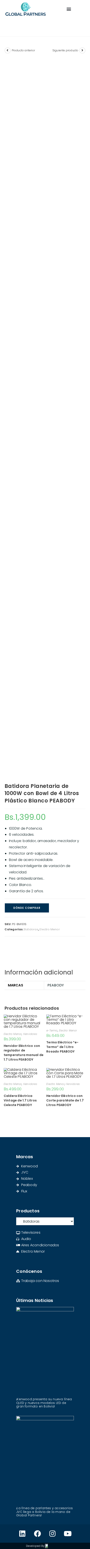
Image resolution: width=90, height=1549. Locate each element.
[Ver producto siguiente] (82, 50)
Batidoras (31, 929)
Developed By (35, 1546)
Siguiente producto (65, 50)
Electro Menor (50, 929)
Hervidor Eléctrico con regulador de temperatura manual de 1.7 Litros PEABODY (23, 1053)
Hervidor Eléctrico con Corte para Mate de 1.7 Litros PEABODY (65, 1100)
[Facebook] (37, 1534)
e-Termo (51, 1030)
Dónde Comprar (26, 908)
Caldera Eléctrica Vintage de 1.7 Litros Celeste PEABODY (20, 1100)
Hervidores (30, 1034)
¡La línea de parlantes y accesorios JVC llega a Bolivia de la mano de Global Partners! (44, 1512)
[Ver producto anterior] (8, 50)
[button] (68, 9)
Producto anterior (23, 50)
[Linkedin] (22, 1534)
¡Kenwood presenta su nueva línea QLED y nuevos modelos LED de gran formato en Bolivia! (44, 1403)
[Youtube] (68, 1534)
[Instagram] (53, 1534)
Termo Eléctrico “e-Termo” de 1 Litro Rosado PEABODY (62, 1047)
